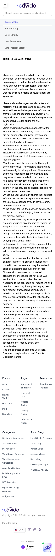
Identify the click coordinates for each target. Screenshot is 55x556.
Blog (4, 409)
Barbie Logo (36, 459)
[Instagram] (35, 530)
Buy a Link (7, 414)
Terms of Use (11, 22)
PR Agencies (8, 448)
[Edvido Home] (10, 509)
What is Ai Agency (39, 470)
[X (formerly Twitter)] (40, 530)
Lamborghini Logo (39, 464)
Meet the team (9, 523)
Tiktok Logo (36, 443)
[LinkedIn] (29, 530)
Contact (6, 389)
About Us (6, 384)
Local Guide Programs (41, 438)
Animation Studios (11, 468)
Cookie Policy (11, 35)
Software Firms (9, 443)
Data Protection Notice (16, 48)
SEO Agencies (9, 482)
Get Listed (7, 403)
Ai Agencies (8, 496)
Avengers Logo (38, 454)
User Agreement (13, 41)
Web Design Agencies (13, 454)
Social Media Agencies (13, 438)
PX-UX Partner (27, 542)
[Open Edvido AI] (47, 547)
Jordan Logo (37, 448)
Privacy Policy (11, 28)
